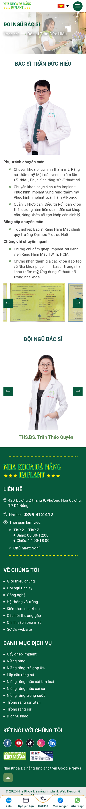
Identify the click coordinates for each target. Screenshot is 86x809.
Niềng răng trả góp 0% (26, 668)
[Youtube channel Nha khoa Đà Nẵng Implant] (19, 743)
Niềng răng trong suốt (26, 695)
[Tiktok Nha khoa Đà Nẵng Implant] (30, 743)
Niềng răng (16, 661)
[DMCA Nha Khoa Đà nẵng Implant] (14, 755)
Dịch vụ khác (17, 716)
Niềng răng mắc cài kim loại (30, 681)
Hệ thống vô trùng (22, 601)
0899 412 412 (38, 514)
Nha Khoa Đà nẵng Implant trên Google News (42, 768)
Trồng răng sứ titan (24, 702)
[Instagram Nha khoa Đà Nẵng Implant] (41, 743)
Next (78, 303)
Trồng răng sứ (19, 709)
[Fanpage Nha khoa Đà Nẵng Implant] (7, 743)
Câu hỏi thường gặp (24, 615)
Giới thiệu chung (21, 581)
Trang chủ (11, 34)
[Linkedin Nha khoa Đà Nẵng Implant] (52, 743)
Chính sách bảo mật (24, 622)
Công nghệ (16, 595)
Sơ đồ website (19, 629)
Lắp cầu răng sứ (20, 674)
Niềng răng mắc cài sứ (26, 688)
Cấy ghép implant (22, 654)
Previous (8, 303)
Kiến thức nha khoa (23, 608)
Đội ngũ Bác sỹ (19, 588)
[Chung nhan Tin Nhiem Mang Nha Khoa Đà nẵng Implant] (41, 755)
